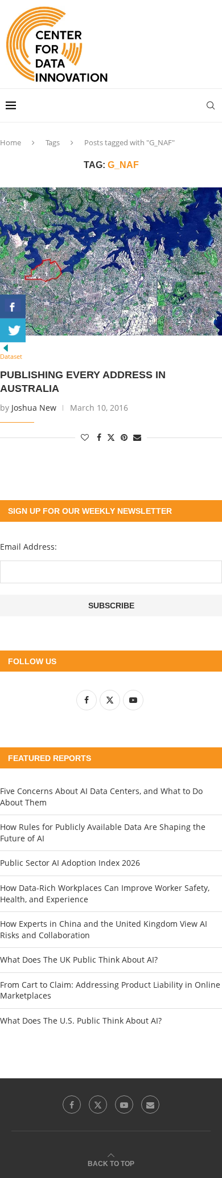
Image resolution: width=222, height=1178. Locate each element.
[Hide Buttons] (5, 347)
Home (10, 142)
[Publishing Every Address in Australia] (111, 261)
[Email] (150, 1104)
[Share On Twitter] (13, 330)
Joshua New (33, 407)
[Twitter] (98, 1104)
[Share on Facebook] (99, 437)
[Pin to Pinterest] (124, 437)
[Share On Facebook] (13, 306)
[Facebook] (72, 1104)
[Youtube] (124, 1104)
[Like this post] (85, 437)
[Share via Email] (137, 437)
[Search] (210, 105)
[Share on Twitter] (111, 437)
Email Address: (28, 546)
